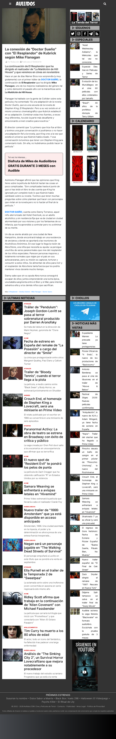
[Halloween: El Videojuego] (92, 168)
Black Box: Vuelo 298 (67, 698)
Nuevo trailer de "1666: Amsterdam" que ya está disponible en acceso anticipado (42, 515)
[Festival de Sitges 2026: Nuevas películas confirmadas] (75, 395)
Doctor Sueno (47, 292)
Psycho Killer (49, 701)
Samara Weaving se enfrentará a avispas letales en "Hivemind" (40, 490)
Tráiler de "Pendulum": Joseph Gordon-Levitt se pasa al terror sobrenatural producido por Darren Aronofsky (42, 314)
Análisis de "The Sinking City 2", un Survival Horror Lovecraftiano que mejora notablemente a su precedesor (43, 661)
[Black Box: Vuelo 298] (77, 168)
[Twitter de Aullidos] (72, 33)
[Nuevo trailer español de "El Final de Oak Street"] (75, 560)
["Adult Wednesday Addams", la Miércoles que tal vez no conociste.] (75, 45)
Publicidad (70, 706)
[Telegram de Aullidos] (91, 33)
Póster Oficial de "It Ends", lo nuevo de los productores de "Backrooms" (90, 358)
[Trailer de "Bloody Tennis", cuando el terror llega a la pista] (13, 373)
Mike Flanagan (36, 292)
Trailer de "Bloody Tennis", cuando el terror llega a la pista (42, 375)
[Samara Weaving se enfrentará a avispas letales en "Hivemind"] (13, 487)
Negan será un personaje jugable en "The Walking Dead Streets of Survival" (43, 547)
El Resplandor (13, 292)
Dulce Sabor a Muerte (41, 698)
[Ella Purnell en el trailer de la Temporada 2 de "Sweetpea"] (13, 571)
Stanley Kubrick (24, 292)
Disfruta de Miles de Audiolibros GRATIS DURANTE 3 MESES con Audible (32, 165)
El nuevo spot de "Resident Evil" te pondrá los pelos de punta (43, 463)
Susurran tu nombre (16, 698)
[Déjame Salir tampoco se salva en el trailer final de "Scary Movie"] (75, 593)
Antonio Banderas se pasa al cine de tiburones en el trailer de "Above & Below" (90, 379)
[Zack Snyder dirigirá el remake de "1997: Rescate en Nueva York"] (75, 575)
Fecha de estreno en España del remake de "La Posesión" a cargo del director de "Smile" (43, 347)
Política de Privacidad (96, 706)
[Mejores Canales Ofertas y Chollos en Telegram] (85, 310)
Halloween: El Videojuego (94, 698)
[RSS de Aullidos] (97, 33)
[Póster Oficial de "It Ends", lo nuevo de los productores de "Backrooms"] (75, 352)
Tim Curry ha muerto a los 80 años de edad (43, 632)
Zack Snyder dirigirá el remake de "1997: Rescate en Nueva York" (90, 581)
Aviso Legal (81, 706)
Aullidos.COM (29, 706)
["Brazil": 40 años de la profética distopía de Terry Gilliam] (75, 103)
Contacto (61, 706)
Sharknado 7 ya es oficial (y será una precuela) (90, 519)
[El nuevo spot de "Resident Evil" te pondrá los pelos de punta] (13, 460)
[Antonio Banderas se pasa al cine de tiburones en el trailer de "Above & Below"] (75, 370)
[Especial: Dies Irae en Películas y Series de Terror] (75, 67)
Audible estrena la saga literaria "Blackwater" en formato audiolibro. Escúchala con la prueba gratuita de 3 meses (90, 624)
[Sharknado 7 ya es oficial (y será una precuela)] (75, 517)
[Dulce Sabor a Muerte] (92, 137)
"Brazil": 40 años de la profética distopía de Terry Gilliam (90, 110)
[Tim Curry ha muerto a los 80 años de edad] (13, 632)
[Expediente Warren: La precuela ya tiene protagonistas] (75, 333)
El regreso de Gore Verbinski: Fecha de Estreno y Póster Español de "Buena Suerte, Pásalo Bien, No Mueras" (90, 541)
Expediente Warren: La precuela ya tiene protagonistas (90, 340)
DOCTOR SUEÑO (49, 79)
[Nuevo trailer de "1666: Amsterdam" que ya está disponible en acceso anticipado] (13, 511)
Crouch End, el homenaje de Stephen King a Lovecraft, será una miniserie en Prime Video (43, 404)
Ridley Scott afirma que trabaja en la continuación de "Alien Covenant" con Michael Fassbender (43, 602)
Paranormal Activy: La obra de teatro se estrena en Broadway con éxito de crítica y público (43, 434)
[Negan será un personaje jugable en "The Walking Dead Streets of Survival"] (13, 544)
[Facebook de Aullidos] (85, 33)
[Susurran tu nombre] (77, 137)
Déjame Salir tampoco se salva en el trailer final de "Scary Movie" (90, 599)
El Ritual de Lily (66, 701)
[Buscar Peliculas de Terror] (104, 4)
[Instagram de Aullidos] (78, 33)
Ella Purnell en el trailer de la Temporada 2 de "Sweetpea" (44, 574)
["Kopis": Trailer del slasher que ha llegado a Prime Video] (75, 434)
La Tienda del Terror (85, 22)
